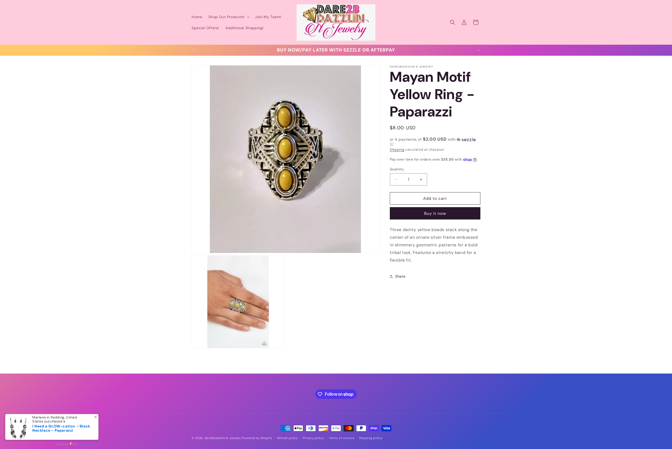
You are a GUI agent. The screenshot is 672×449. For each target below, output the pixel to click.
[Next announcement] (478, 50)
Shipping (397, 149)
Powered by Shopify (257, 438)
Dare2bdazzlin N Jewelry (222, 438)
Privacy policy (313, 438)
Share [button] (400, 276)
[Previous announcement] (193, 50)
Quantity (397, 169)
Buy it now (435, 213)
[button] (228, 16)
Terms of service (341, 438)
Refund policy (287, 438)
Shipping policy (370, 438)
